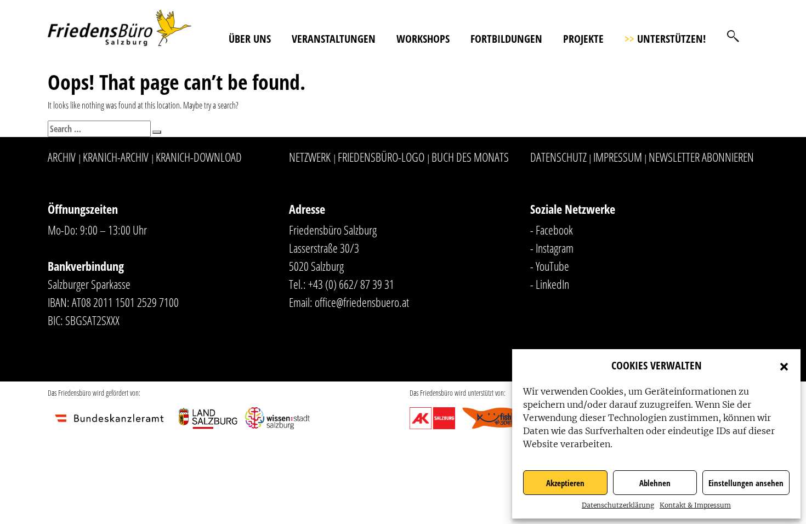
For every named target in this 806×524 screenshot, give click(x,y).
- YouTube (549, 266)
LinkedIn (552, 284)
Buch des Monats (470, 157)
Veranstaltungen (334, 38)
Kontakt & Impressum (695, 505)
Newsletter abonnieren (701, 157)
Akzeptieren (565, 482)
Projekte (583, 38)
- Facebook (551, 229)
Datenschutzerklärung (618, 505)
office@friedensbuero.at (362, 302)
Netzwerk (310, 157)
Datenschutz (558, 157)
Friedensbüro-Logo (381, 157)
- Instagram (552, 248)
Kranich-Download (199, 157)
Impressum (617, 157)
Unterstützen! (665, 38)
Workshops (423, 38)
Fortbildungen (506, 38)
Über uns (250, 38)
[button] (784, 365)
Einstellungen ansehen (746, 482)
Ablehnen (655, 482)
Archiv (62, 157)
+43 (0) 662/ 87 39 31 (351, 284)
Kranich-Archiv (116, 157)
